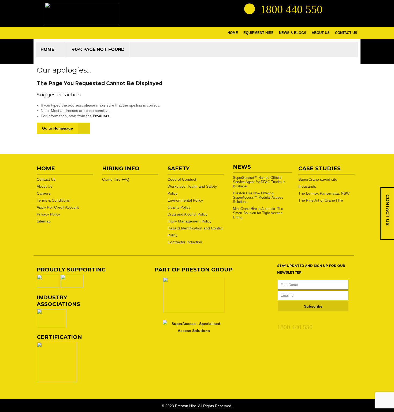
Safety (178, 168)
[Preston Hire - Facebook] (342, 8)
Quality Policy (179, 207)
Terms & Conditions (53, 200)
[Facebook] (290, 319)
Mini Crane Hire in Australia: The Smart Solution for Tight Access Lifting (258, 213)
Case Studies (319, 168)
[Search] (249, 8)
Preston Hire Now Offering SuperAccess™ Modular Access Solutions (258, 197)
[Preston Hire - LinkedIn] (332, 8)
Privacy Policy (48, 214)
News (242, 167)
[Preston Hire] (81, 13)
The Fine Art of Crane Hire (320, 200)
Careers (43, 193)
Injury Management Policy (189, 221)
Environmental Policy (185, 200)
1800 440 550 (295, 327)
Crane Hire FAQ (115, 179)
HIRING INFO (120, 168)
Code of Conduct (182, 179)
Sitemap (44, 221)
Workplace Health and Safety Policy (192, 189)
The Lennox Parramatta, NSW (324, 193)
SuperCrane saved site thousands (317, 182)
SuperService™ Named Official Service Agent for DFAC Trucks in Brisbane (259, 182)
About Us (44, 186)
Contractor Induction (185, 242)
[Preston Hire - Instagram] (352, 8)
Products (101, 116)
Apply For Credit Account (58, 207)
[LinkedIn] (280, 319)
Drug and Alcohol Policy (187, 214)
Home (47, 49)
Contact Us (46, 179)
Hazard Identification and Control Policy (195, 231)
